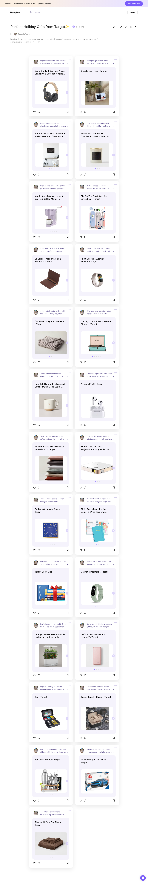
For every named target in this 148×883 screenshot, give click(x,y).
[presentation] (67, 92)
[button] (50, 106)
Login (132, 12)
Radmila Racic (23, 34)
